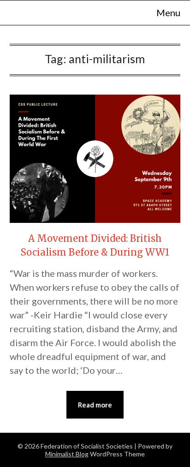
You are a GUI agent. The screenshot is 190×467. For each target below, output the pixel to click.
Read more (95, 405)
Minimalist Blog (67, 454)
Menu (168, 12)
